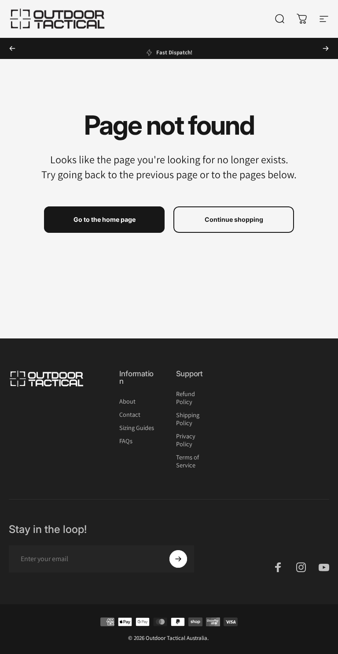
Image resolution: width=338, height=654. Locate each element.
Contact (129, 415)
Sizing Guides (136, 428)
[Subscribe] (178, 559)
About (127, 401)
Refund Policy (185, 398)
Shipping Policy (187, 419)
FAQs (125, 441)
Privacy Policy (185, 440)
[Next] (325, 48)
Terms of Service (187, 461)
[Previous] (12, 48)
